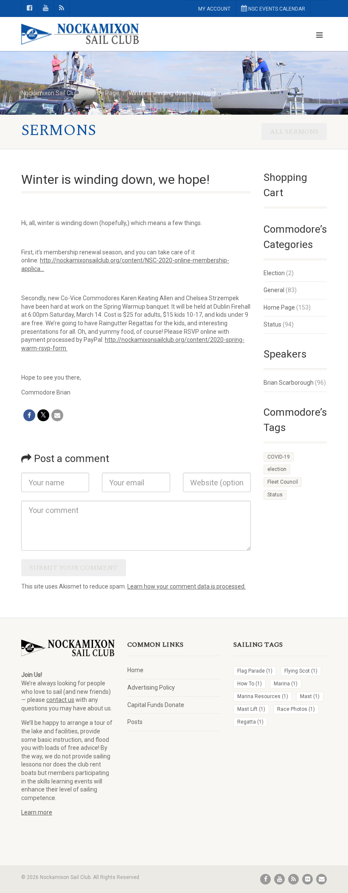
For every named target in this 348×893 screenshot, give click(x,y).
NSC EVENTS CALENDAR (276, 9)
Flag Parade (254, 671)
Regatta (250, 722)
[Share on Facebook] (29, 415)
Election (274, 273)
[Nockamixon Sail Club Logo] (94, 34)
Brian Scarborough (289, 382)
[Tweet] (43, 415)
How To (249, 684)
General (274, 290)
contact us (60, 699)
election (276, 469)
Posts (135, 721)
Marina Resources (262, 696)
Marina (285, 684)
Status (272, 324)
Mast (310, 696)
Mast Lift (251, 709)
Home (135, 670)
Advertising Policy (151, 687)
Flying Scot (300, 671)
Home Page (279, 307)
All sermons (294, 132)
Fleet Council (282, 482)
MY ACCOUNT (214, 9)
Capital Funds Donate (155, 704)
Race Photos (296, 709)
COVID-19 (278, 457)
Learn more (36, 812)
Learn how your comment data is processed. (186, 586)
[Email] (57, 415)
